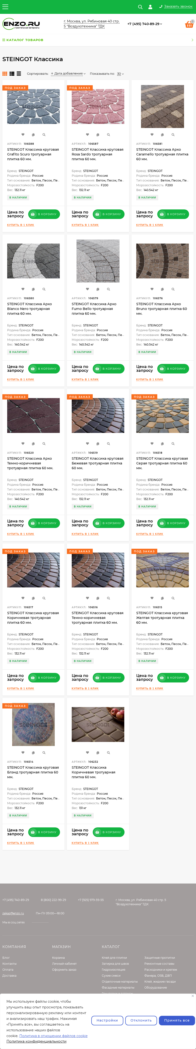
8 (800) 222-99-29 (53, 900)
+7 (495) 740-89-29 (143, 24)
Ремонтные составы (159, 963)
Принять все (177, 1020)
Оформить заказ (64, 969)
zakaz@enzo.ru (13, 913)
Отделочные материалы (120, 981)
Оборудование (155, 987)
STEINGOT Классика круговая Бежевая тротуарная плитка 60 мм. (98, 463)
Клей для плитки (114, 957)
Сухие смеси (111, 975)
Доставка (9, 975)
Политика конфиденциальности (36, 1041)
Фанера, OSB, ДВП (158, 975)
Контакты (9, 963)
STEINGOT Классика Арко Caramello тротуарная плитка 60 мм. (162, 154)
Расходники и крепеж (160, 969)
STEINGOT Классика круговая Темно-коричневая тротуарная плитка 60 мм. (98, 618)
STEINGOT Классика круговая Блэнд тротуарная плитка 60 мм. (33, 772)
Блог (6, 957)
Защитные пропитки (159, 957)
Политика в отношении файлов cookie (53, 1036)
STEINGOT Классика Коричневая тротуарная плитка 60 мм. (93, 772)
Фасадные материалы (118, 987)
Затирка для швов (115, 963)
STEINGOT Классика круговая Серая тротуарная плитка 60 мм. (162, 463)
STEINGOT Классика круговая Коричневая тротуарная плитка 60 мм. (33, 618)
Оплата (7, 969)
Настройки (107, 1020)
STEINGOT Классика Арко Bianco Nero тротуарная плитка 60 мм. (29, 309)
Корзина (58, 957)
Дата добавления (68, 73)
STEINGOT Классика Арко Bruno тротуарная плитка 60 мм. (161, 309)
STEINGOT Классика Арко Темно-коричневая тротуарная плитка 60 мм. (30, 463)
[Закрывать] (193, 996)
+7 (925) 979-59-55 (91, 900)
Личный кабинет (64, 963)
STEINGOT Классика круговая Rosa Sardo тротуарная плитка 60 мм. (98, 154)
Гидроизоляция (113, 969)
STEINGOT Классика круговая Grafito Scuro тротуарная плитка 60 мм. (33, 154)
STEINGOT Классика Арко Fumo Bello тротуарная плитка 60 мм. (94, 309)
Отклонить (141, 1020)
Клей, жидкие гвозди (160, 981)
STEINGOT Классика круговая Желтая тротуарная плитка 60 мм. (162, 618)
